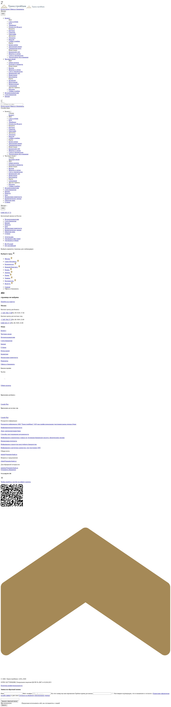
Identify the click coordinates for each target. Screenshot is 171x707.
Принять (4, 705)
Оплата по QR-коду (15, 27)
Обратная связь (10, 200)
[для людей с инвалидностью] (3, 14)
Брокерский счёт (14, 52)
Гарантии (12, 32)
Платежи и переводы (16, 64)
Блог (6, 195)
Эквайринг (12, 25)
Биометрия (4, 354)
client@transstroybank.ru (8, 461)
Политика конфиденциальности (11, 685)
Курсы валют (5, 351)
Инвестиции (13, 75)
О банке (7, 202)
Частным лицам (10, 59)
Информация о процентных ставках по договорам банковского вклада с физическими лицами (33, 437)
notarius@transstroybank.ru (9, 468)
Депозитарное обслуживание (18, 57)
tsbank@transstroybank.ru (9, 454)
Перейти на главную (8, 302)
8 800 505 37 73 (6, 212)
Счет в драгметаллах (16, 71)
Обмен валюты (14, 62)
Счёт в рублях (13, 22)
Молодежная (13, 82)
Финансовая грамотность (13, 197)
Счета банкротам (10, 94)
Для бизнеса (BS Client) (12, 239)
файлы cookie (16, 703)
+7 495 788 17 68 (6, 313)
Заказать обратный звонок (9, 701)
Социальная (13, 86)
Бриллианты (13, 77)
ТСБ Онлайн (9, 237)
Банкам (7, 96)
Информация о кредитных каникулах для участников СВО (21, 448)
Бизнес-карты (13, 45)
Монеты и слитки (15, 54)
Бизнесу (7, 18)
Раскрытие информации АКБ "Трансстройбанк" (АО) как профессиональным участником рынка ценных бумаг (38, 424)
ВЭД (10, 23)
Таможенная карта (15, 48)
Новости (8, 193)
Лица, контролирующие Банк (11, 431)
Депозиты (12, 38)
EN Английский (10, 245)
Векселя (11, 39)
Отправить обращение (8, 470)
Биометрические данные (13, 198)
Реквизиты (4, 361)
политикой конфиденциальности (71, 703)
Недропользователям (12, 93)
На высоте (12, 80)
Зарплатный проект (15, 46)
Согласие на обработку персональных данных (34, 695)
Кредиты (12, 30)
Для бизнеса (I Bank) (12, 240)
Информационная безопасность (11, 427)
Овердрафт (12, 34)
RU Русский (9, 244)
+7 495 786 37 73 (6, 319)
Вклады (11, 68)
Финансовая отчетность (9, 441)
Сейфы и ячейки (14, 41)
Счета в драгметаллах (16, 55)
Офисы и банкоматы (8, 364)
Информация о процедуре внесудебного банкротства (19, 444)
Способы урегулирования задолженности (15, 434)
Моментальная (14, 84)
